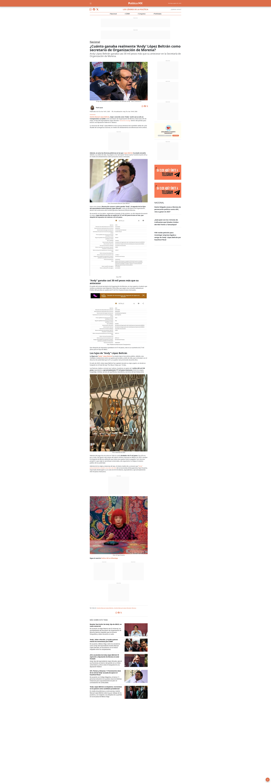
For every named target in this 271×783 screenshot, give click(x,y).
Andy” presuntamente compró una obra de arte (116, 467)
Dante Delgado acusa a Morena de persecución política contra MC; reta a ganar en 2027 (167, 209)
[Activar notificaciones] (268, 780)
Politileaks (157, 13)
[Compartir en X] (147, 106)
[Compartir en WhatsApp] (142, 106)
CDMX (127, 13)
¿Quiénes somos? (176, 9)
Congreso (141, 13)
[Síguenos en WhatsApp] (90, 9)
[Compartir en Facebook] (145, 106)
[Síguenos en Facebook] (94, 9)
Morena (134, 608)
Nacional (113, 13)
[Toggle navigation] (90, 3)
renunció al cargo (125, 120)
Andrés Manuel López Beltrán (105, 608)
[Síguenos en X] (97, 9)
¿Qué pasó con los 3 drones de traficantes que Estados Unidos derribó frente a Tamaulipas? (166, 222)
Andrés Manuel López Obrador (122, 608)
